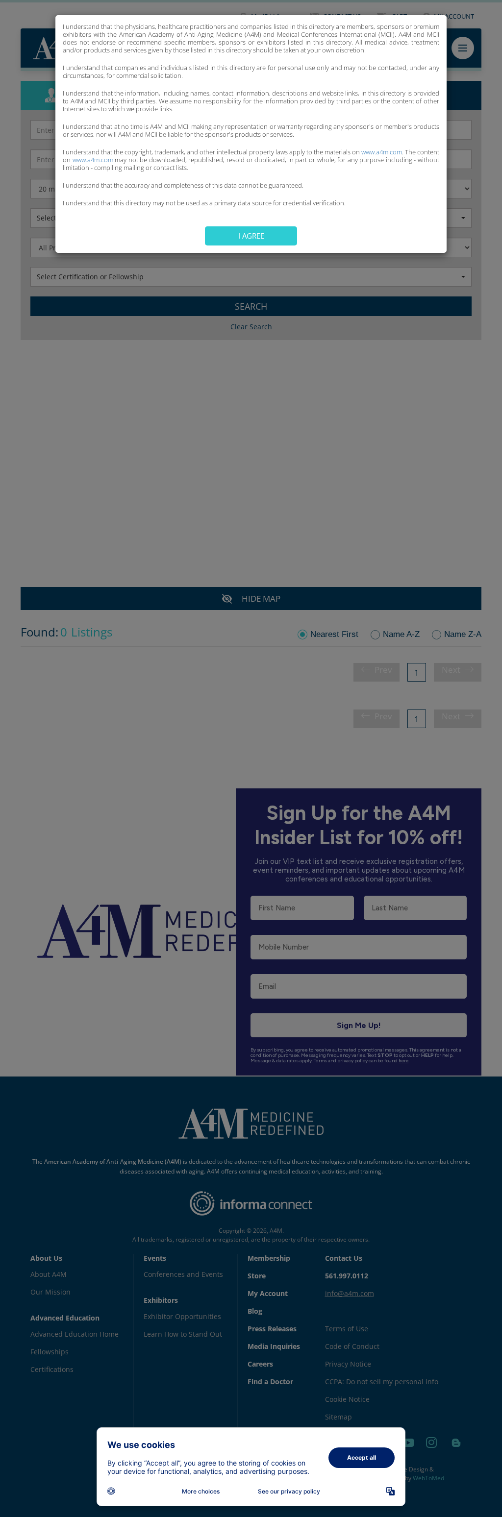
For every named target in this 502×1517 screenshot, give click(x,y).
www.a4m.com (381, 151)
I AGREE (251, 236)
